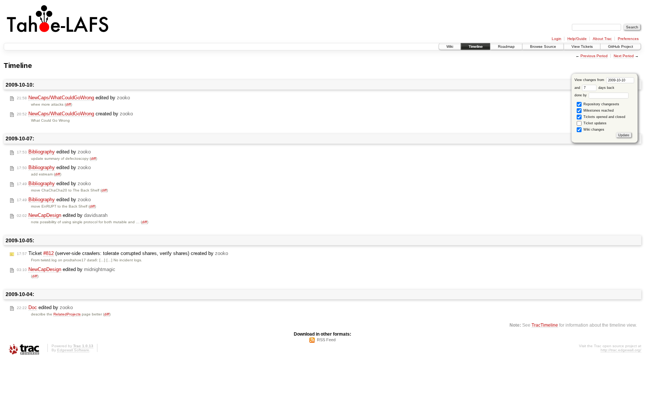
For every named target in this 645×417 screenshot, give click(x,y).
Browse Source (543, 46)
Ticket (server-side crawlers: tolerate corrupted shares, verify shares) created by (122, 253)
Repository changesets (600, 104)
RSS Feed (326, 339)
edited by (73, 97)
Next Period (624, 56)
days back (605, 88)
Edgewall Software (73, 350)
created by (75, 113)
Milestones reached (598, 110)
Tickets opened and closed (603, 117)
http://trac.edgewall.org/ (621, 350)
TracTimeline (545, 325)
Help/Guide (577, 39)
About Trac (602, 39)
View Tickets (582, 46)
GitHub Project (620, 46)
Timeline (475, 46)
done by (581, 95)
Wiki (449, 46)
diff (68, 104)
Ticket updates (594, 123)
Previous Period (594, 56)
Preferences (628, 39)
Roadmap (506, 46)
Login (556, 39)
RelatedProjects (67, 314)
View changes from (589, 80)
